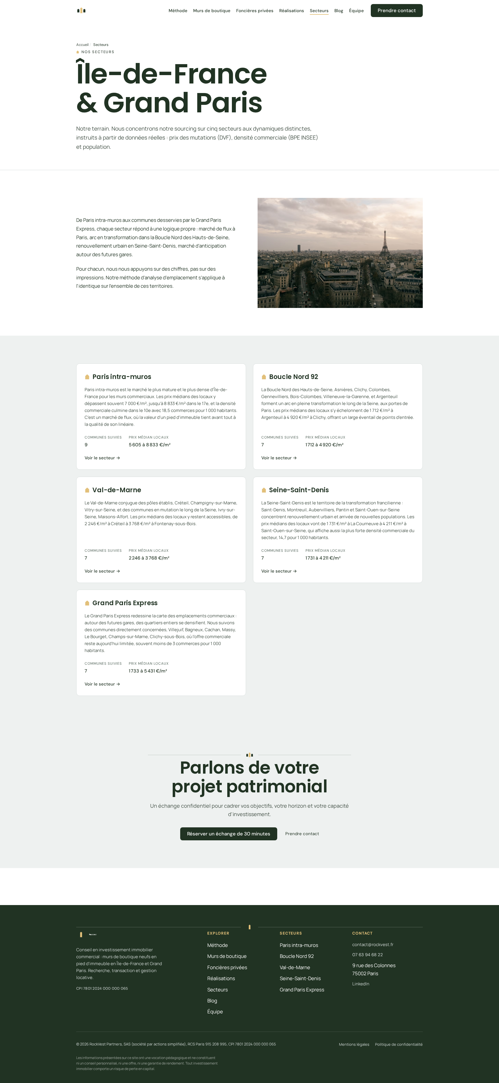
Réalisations (291, 11)
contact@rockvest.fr (372, 944)
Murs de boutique (211, 11)
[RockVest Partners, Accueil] (81, 10)
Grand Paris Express (302, 989)
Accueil (82, 44)
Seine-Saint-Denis (300, 978)
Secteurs (319, 11)
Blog (338, 11)
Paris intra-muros (299, 945)
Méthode (178, 11)
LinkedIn (360, 984)
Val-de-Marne (295, 967)
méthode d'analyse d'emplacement (159, 277)
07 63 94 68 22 (367, 955)
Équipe (356, 11)
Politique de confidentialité (399, 1044)
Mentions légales (354, 1044)
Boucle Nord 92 (297, 956)
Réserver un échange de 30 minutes (228, 834)
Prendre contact (397, 10)
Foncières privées (254, 11)
